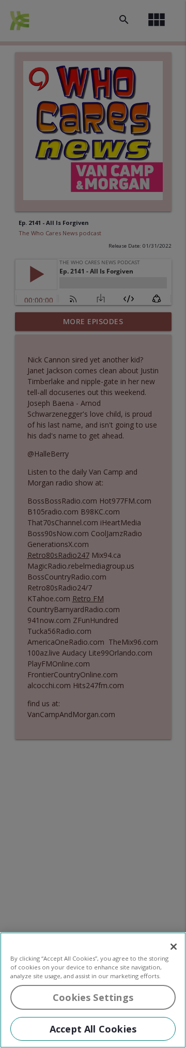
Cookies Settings (93, 997)
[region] (93, 990)
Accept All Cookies (93, 1029)
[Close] (173, 946)
